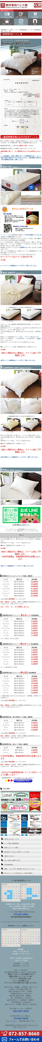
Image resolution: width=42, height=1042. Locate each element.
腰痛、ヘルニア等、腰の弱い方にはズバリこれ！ (19, 869)
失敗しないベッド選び (11, 847)
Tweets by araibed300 (7, 813)
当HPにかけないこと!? (11, 839)
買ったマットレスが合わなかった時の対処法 (18, 873)
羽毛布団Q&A (8, 865)
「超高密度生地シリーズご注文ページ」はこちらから (17, 778)
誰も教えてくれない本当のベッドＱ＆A (16, 852)
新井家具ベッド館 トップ (9, 30)
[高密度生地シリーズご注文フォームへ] (23, 782)
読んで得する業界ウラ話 (12, 860)
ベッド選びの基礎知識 (11, 843)
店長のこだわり (9, 856)
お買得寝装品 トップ (25, 30)
